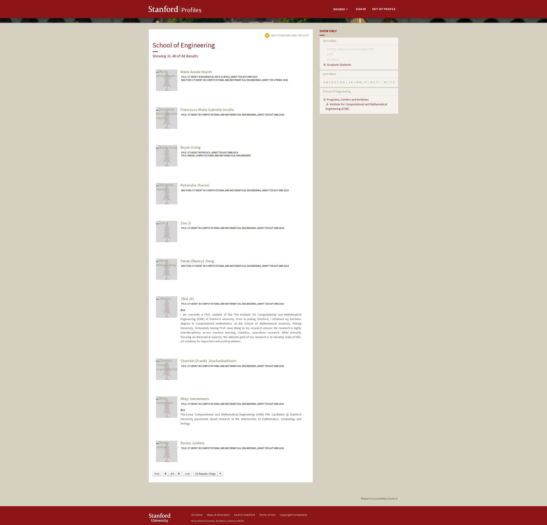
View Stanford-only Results (289, 35)
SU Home (197, 515)
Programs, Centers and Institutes (348, 99)
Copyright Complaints (293, 515)
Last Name (329, 74)
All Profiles (329, 41)
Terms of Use (267, 515)
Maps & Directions (218, 515)
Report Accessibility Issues (378, 498)
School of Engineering (337, 91)
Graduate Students (339, 65)
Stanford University (167, 518)
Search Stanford (244, 515)
